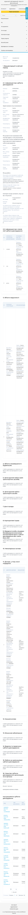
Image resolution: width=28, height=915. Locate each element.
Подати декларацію (14, 11)
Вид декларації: (4, 18)
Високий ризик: (4, 42)
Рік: (2, 22)
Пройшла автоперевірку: (7, 50)
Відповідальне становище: (7, 46)
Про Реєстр (3, 8)
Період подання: (5, 38)
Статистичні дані (22, 8)
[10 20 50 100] (13, 889)
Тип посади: (4, 30)
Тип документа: (4, 26)
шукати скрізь (23, 15)
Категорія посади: (5, 34)
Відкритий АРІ (12, 8)
